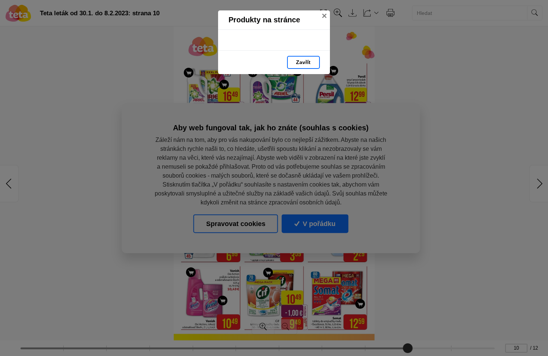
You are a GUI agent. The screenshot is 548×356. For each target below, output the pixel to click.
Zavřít (303, 62)
